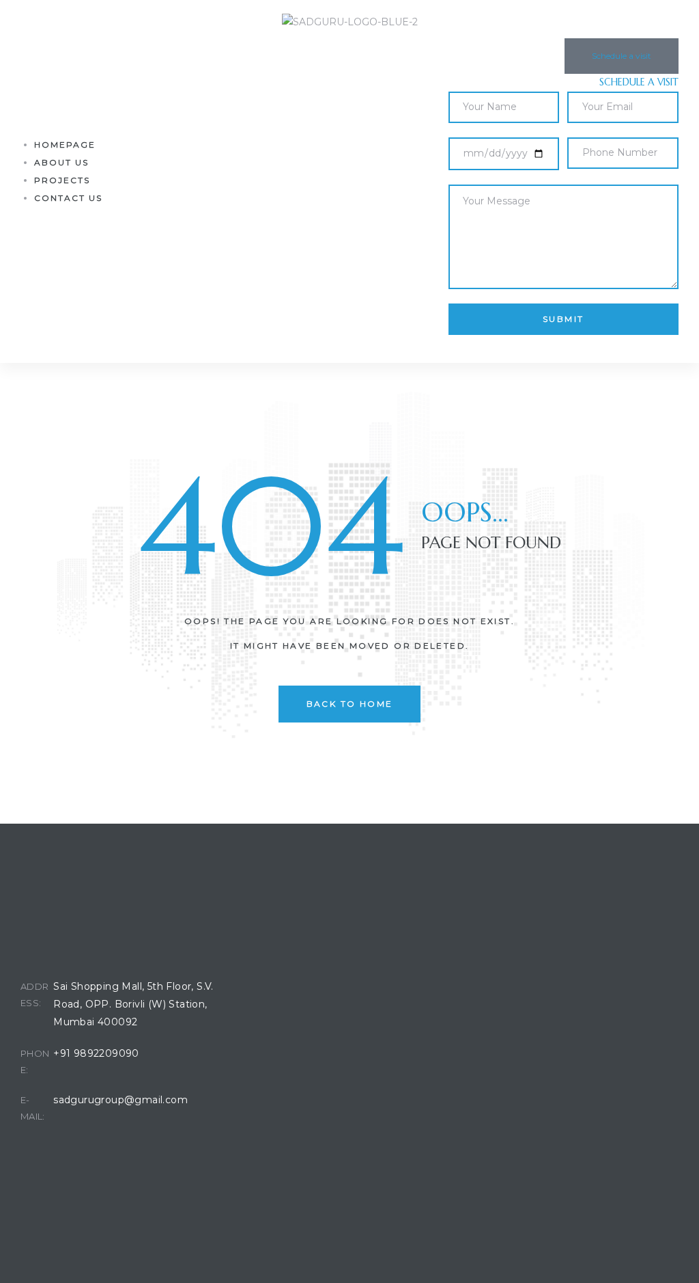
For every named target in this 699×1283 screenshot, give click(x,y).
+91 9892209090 (96, 1053)
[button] (622, 56)
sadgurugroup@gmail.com (120, 1100)
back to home (349, 704)
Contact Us (68, 198)
